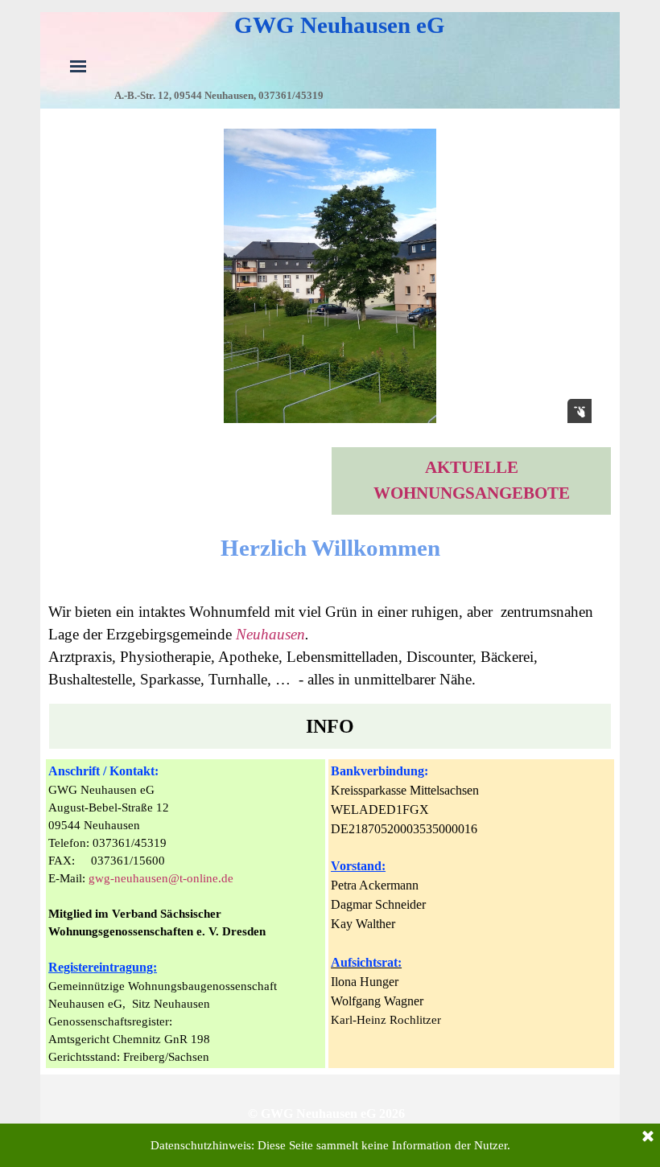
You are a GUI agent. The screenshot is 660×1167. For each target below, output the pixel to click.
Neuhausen (270, 634)
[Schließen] (648, 1137)
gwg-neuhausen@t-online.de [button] (161, 878)
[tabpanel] (471, 481)
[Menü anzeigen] (78, 66)
